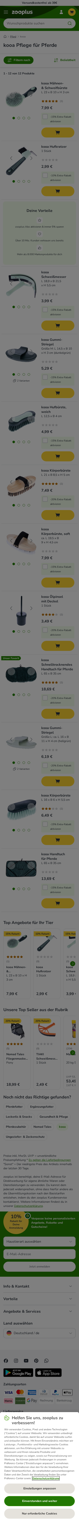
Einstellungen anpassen (39, 1488)
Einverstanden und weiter (39, 1501)
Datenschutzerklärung (45, 1478)
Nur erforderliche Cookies (39, 1514)
